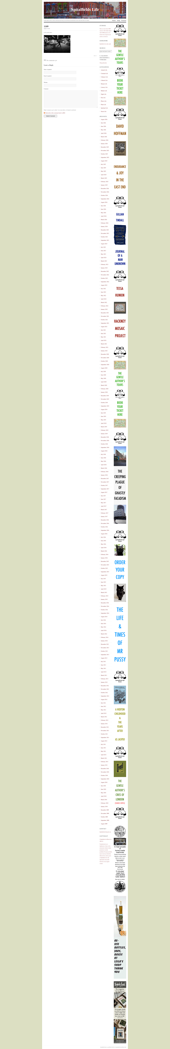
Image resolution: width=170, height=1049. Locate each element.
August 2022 (104, 285)
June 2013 (103, 665)
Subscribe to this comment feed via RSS (55, 113)
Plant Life (103, 104)
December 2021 (105, 313)
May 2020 (103, 378)
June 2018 (103, 458)
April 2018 (103, 464)
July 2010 (103, 786)
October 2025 (104, 154)
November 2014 (105, 606)
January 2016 (104, 558)
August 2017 (104, 492)
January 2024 (104, 226)
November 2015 (105, 565)
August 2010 (104, 782)
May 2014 (103, 627)
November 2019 (105, 399)
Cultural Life (104, 80)
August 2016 (104, 534)
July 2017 (103, 496)
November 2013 (105, 647)
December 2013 (105, 644)
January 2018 (104, 475)
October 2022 (104, 278)
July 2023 (103, 247)
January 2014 (104, 641)
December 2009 (105, 810)
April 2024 (103, 216)
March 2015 (104, 592)
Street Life (103, 111)
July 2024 (103, 206)
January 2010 (104, 806)
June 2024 (103, 209)
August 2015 (104, 575)
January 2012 (104, 723)
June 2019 (103, 416)
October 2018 (104, 444)
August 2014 (104, 616)
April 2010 (103, 796)
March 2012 (104, 717)
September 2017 (105, 489)
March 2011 (104, 758)
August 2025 (104, 161)
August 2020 (104, 368)
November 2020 (105, 357)
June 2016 (103, 540)
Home (114, 20)
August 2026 (104, 119)
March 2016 (104, 551)
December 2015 (105, 561)
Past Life (103, 97)
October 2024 (104, 195)
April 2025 (103, 174)
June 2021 (103, 333)
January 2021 (104, 351)
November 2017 (105, 482)
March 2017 (104, 509)
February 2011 (104, 761)
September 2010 (105, 779)
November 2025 (105, 150)
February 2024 (104, 223)
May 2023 (103, 254)
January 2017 (104, 516)
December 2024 (105, 188)
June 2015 (103, 582)
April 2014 (103, 630)
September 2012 (105, 696)
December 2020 (105, 354)
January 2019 (104, 433)
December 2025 (105, 147)
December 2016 (105, 520)
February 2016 (104, 554)
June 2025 (103, 168)
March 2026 (104, 136)
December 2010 (105, 768)
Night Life (103, 94)
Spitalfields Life (85, 9)
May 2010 (103, 793)
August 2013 (104, 658)
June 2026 (103, 126)
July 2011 (103, 744)
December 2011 (105, 727)
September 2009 (105, 820)
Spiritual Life (104, 108)
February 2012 (104, 720)
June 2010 (103, 789)
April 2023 (103, 257)
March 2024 (104, 219)
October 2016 (104, 527)
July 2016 (103, 537)
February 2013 (104, 679)
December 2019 (105, 395)
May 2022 (103, 295)
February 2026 (104, 140)
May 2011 (103, 751)
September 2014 (105, 613)
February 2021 (104, 347)
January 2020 (104, 392)
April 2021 (103, 340)
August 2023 (104, 244)
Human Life (104, 84)
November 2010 (105, 772)
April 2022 (103, 299)
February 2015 (104, 596)
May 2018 (103, 461)
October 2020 (104, 361)
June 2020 (103, 375)
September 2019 (105, 406)
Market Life (104, 91)
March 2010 (104, 799)
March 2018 (104, 468)
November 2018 (105, 440)
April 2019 (103, 423)
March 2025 (104, 178)
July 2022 (103, 288)
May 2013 (103, 668)
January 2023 (104, 268)
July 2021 (103, 330)
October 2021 (104, 319)
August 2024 (104, 202)
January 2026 (104, 143)
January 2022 (104, 309)
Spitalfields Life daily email (105, 44)
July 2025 (103, 164)
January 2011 (104, 765)
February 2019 (104, 430)
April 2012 (103, 713)
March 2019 (104, 427)
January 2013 (104, 682)
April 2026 (103, 133)
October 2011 (104, 734)
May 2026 (103, 130)
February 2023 (104, 264)
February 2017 (104, 513)
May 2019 (103, 420)
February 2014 (104, 637)
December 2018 (105, 437)
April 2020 (103, 382)
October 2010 (104, 775)
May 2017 (103, 502)
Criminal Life (104, 73)
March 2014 (104, 634)
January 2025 (104, 185)
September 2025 (105, 157)
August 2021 (104, 326)
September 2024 (105, 199)
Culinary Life (104, 77)
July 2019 (103, 413)
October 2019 (104, 402)
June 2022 (103, 292)
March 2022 (104, 302)
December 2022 (105, 271)
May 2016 (103, 544)
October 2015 (104, 568)
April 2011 (103, 755)
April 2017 (103, 506)
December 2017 (105, 478)
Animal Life (104, 70)
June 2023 (103, 250)
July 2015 (103, 578)
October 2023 (104, 237)
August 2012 (104, 699)
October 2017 (104, 485)
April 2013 (103, 672)
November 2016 (105, 523)
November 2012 (105, 689)
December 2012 (105, 685)
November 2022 (105, 275)
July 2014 (103, 620)
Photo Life (103, 101)
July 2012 (103, 703)
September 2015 (105, 572)
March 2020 (104, 385)
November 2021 (105, 316)
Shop (118, 20)
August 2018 (104, 451)
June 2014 (103, 623)
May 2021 (103, 337)
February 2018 (104, 471)
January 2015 (104, 599)
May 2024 (103, 212)
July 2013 (103, 661)
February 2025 (104, 181)
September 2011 (105, 737)
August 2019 (104, 409)
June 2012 (103, 706)
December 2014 (105, 603)
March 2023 (104, 261)
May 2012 (103, 710)
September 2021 (105, 323)
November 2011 (105, 730)
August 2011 (104, 741)
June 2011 (103, 748)
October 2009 (104, 817)
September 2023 (105, 240)
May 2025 (103, 171)
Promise (123, 20)
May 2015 (103, 585)
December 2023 (105, 230)
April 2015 (103, 589)
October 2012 (104, 692)
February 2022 (104, 306)
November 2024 (105, 192)
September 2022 (105, 282)
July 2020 (103, 371)
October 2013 (104, 651)
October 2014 (104, 610)
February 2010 (104, 803)
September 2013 (105, 654)
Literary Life (104, 87)
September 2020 (105, 364)
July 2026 (103, 123)
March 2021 (104, 344)
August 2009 (104, 824)
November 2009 (105, 813)
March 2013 (104, 675)
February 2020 (104, 389)
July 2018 (103, 454)
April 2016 (103, 547)
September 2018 (105, 447)
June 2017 (103, 499)
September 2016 (105, 530)
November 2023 (105, 233)
